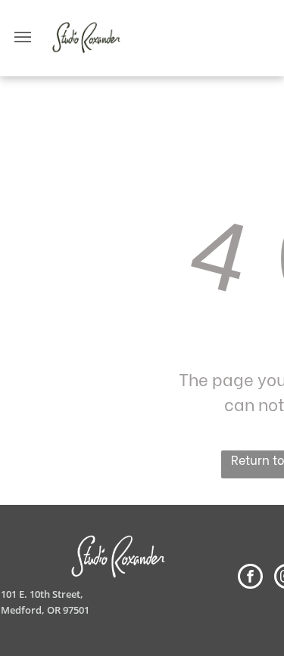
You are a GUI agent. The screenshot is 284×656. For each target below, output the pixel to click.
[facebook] (250, 578)
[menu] (23, 37)
